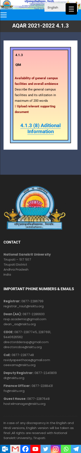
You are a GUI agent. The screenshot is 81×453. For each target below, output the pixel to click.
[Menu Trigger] (71, 9)
